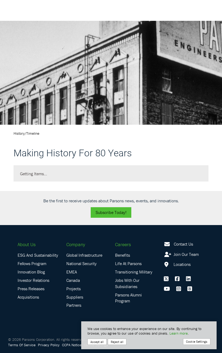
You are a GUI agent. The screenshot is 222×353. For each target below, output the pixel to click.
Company (75, 244)
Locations (181, 264)
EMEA (71, 272)
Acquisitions (28, 297)
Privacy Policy (49, 344)
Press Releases (31, 288)
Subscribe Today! (111, 212)
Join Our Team (185, 254)
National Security (81, 263)
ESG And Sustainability (38, 255)
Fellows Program (32, 263)
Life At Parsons (128, 263)
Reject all (117, 342)
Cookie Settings (196, 341)
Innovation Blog (31, 272)
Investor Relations (33, 280)
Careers (123, 244)
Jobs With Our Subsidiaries (127, 283)
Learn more (178, 333)
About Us (26, 244)
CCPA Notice (71, 344)
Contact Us (183, 244)
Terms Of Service (21, 344)
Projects (73, 288)
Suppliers (74, 297)
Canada (73, 280)
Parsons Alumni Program (128, 298)
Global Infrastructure (84, 255)
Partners (73, 305)
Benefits (122, 255)
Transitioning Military (133, 272)
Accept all (97, 342)
